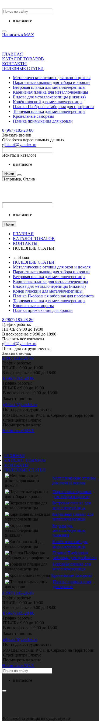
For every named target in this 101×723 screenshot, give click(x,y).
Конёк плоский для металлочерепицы (47, 101)
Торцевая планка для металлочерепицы (49, 111)
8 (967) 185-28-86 (17, 130)
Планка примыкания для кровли (43, 121)
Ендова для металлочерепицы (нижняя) (49, 97)
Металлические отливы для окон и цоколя (51, 77)
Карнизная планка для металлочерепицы (50, 92)
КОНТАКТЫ (14, 63)
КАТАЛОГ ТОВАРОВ (23, 59)
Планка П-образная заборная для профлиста (53, 106)
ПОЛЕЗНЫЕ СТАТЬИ (23, 68)
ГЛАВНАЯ (12, 54)
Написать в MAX (18, 34)
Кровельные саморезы (33, 116)
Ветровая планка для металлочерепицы (49, 87)
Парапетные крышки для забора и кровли (51, 82)
